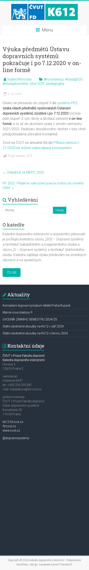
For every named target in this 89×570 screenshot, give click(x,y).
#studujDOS (74, 79)
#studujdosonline (15, 84)
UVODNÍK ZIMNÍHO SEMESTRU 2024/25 (30, 319)
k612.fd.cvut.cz (13, 422)
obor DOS (37, 84)
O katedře (13, 225)
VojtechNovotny (19, 79)
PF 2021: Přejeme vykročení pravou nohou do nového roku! (43, 185)
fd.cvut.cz (9, 426)
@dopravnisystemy (16, 438)
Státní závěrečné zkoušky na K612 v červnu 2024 (35, 333)
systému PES (67, 103)
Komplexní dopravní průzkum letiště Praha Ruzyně (36, 305)
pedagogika (55, 84)
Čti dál (11, 272)
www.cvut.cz (11, 430)
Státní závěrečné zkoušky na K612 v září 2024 (33, 326)
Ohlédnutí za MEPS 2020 (23, 172)
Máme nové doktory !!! (17, 312)
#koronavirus (54, 79)
